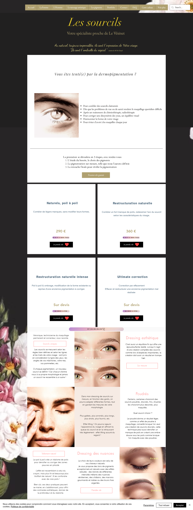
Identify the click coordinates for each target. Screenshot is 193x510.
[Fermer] (189, 505)
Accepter (180, 505)
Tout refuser (164, 505)
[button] (50, 344)
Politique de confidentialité (22, 506)
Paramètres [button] (148, 505)
